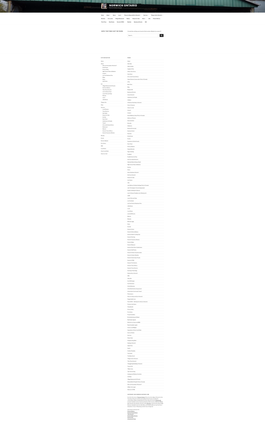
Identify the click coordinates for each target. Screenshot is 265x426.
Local (119, 15)
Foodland (129, 154)
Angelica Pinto (130, 69)
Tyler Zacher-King (131, 371)
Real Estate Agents (131, 319)
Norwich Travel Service (132, 268)
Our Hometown (130, 283)
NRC (102, 145)
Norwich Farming (131, 237)
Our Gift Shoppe (131, 281)
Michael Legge (130, 221)
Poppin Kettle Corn (131, 299)
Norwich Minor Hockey (132, 415)
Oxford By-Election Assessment (134, 288)
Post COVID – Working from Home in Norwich (137, 301)
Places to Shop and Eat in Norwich (132, 15)
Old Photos (105, 81)
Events (102, 138)
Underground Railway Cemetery (134, 374)
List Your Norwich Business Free (134, 203)
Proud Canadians (131, 314)
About (107, 15)
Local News (103, 148)
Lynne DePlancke (131, 213)
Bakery (128, 18)
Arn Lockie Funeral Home (108, 125)
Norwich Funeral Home (132, 412)
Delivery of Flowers (131, 118)
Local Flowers (106, 109)
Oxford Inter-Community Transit (134, 291)
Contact (104, 73)
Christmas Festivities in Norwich (134, 102)
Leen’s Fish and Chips (107, 93)
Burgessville (130, 89)
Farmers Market (131, 146)
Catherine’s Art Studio (107, 121)
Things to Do (103, 102)
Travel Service (106, 111)
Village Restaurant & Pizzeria (109, 85)
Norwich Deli (130, 417)
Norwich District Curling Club (133, 234)
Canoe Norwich (130, 94)
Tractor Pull (130, 366)
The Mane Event (131, 356)
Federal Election (131, 149)
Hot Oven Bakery (106, 87)
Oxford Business (131, 286)
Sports (128, 348)
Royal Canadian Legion (132, 325)
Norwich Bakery (131, 411)
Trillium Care (130, 368)
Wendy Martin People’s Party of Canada (136, 381)
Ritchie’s (103, 18)
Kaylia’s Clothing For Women (133, 190)
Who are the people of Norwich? (110, 65)
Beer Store (129, 84)
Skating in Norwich (131, 343)
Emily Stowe (105, 67)
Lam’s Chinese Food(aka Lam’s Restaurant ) (137, 193)
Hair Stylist (105, 113)
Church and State (105, 151)
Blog (128, 87)
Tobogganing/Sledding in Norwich (134, 363)
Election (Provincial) (131, 128)
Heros (114, 15)
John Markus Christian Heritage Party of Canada (138, 185)
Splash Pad (129, 345)
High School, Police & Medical (109, 71)
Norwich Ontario (123, 5)
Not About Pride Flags (132, 270)
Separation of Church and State (134, 330)
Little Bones (105, 99)
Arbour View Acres (131, 71)
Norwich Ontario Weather (133, 255)
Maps (104, 77)
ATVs (128, 81)
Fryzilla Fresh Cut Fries (132, 156)
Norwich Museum (131, 244)
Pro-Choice (103, 143)
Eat (101, 84)
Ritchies (104, 95)
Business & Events (138, 22)
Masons (104, 128)
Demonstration (130, 120)
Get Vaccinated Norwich (132, 159)
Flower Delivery (156, 18)
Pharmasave (130, 294)
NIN (146, 22)
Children (129, 100)
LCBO (128, 195)
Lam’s (104, 97)
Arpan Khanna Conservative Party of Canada (137, 79)
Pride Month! (130, 306)
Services (145, 15)
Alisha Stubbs (130, 66)
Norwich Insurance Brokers (109, 132)
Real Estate (111, 22)
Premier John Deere (131, 304)
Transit (104, 123)
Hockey (129, 167)
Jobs (149, 18)
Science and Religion (132, 327)
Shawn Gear (130, 338)
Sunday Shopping (131, 350)
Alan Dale (129, 63)
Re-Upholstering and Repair (133, 317)
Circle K (129, 110)
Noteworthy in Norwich (132, 273)
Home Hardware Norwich (133, 172)
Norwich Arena (130, 229)
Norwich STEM (120, 22)
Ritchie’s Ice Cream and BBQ (133, 322)
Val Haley (129, 376)
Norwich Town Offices (107, 130)
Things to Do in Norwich (156, 15)
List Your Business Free (108, 75)
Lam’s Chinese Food (107, 91)
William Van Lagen (131, 387)
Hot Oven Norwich (131, 175)
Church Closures (131, 105)
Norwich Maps (130, 242)
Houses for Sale (136, 18)
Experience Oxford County (133, 141)
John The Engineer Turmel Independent (136, 187)
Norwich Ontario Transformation (134, 252)
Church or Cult (104, 153)
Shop (102, 104)
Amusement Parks (131, 418)
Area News (129, 74)
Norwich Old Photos (131, 250)
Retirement (105, 127)
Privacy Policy (106, 69)
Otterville (129, 278)
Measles (129, 219)
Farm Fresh (105, 119)
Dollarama (129, 125)
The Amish (129, 353)
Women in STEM (131, 389)
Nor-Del (104, 117)
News (143, 18)
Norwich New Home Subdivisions (134, 247)
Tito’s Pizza (103, 22)
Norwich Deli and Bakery (132, 231)
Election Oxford (130, 131)
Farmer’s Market (104, 140)
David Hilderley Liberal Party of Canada (136, 115)
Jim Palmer (129, 180)
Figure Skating (130, 151)
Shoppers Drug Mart (131, 340)
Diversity (129, 123)
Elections (129, 133)
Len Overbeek (130, 200)
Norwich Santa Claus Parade (133, 257)
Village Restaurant (119, 18)
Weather (129, 22)
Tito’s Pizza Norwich (107, 89)
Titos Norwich (130, 414)
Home (102, 15)
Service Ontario (130, 332)
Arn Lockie (110, 18)
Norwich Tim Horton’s (132, 262)
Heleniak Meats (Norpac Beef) (134, 162)
